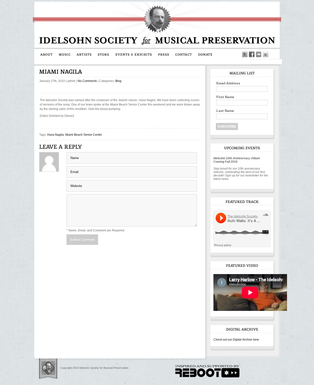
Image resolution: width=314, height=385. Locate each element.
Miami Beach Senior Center (83, 134)
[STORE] (103, 54)
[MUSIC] (65, 54)
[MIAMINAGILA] (60, 71)
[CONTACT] (183, 54)
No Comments (87, 81)
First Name (225, 97)
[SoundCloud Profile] (259, 54)
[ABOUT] (46, 54)
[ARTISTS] (84, 54)
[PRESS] (163, 54)
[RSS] (272, 54)
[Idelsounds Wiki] (265, 54)
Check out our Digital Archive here (236, 339)
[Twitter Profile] (245, 54)
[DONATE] (205, 54)
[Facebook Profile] (252, 54)
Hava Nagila (55, 134)
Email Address (228, 83)
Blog (118, 81)
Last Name (225, 110)
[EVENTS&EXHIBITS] (133, 54)
